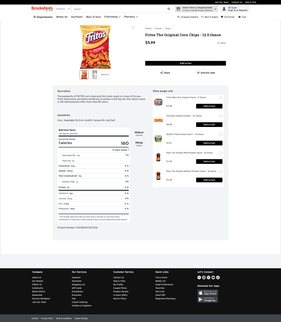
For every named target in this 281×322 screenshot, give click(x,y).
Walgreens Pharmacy (165, 298)
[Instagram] (208, 278)
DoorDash (76, 281)
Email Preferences (164, 284)
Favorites (160, 288)
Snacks (158, 28)
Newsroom (37, 295)
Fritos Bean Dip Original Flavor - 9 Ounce (186, 97)
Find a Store (161, 277)
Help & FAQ (250, 2)
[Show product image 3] (105, 74)
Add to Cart (186, 63)
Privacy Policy (47, 318)
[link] (188, 17)
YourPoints (77, 17)
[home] (43, 9)
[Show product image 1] (84, 74)
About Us (36, 277)
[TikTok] (218, 278)
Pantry (148, 28)
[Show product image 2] (94, 74)
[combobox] (63, 8)
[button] (215, 8)
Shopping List (78, 284)
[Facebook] (199, 278)
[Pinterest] (204, 278)
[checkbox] (133, 27)
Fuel (74, 298)
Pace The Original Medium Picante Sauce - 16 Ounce (191, 171)
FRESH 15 (37, 284)
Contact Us (237, 2)
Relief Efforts (38, 291)
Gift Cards (77, 288)
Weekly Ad (61, 17)
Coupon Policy (120, 288)
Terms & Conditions (64, 318)
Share (167, 72)
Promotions (77, 291)
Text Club (159, 291)
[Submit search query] (169, 9)
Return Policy (119, 298)
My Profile (118, 284)
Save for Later (208, 72)
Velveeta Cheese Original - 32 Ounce (184, 116)
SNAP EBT (160, 295)
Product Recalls (120, 291)
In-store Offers (120, 295)
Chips (167, 28)
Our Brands (37, 281)
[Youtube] (213, 278)
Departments (45, 16)
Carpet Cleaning (79, 302)
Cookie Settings (81, 318)
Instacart (76, 277)
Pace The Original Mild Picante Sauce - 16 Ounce (189, 153)
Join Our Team (222, 2)
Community (37, 288)
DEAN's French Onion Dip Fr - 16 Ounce (185, 134)
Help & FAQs (119, 281)
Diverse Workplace (41, 298)
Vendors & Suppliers (81, 305)
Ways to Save (93, 17)
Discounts (76, 295)
